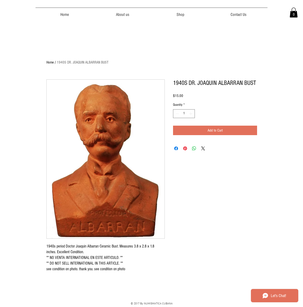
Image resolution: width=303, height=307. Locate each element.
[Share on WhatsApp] (194, 148)
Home (50, 62)
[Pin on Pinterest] (185, 148)
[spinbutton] (184, 114)
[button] (294, 13)
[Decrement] (177, 114)
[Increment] (191, 114)
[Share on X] (203, 148)
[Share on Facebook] (176, 148)
